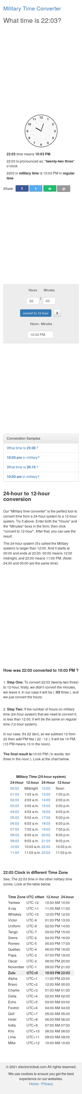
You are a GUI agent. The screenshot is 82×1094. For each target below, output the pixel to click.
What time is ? (22, 447)
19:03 (46, 829)
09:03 (14, 840)
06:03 (14, 823)
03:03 (14, 805)
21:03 (46, 840)
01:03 (14, 794)
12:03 (46, 788)
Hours (33, 290)
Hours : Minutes (41, 324)
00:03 (14, 788)
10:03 (14, 846)
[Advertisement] (41, 69)
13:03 (46, 794)
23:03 (46, 852)
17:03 (46, 817)
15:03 (46, 805)
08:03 (14, 834)
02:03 (14, 799)
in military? (23, 457)
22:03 (46, 846)
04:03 (14, 811)
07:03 (14, 829)
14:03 (46, 799)
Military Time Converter (32, 8)
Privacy (47, 1083)
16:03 (46, 811)
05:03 (14, 817)
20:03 (46, 834)
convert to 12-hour (36, 313)
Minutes (49, 290)
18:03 (46, 823)
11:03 (14, 852)
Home (33, 1083)
